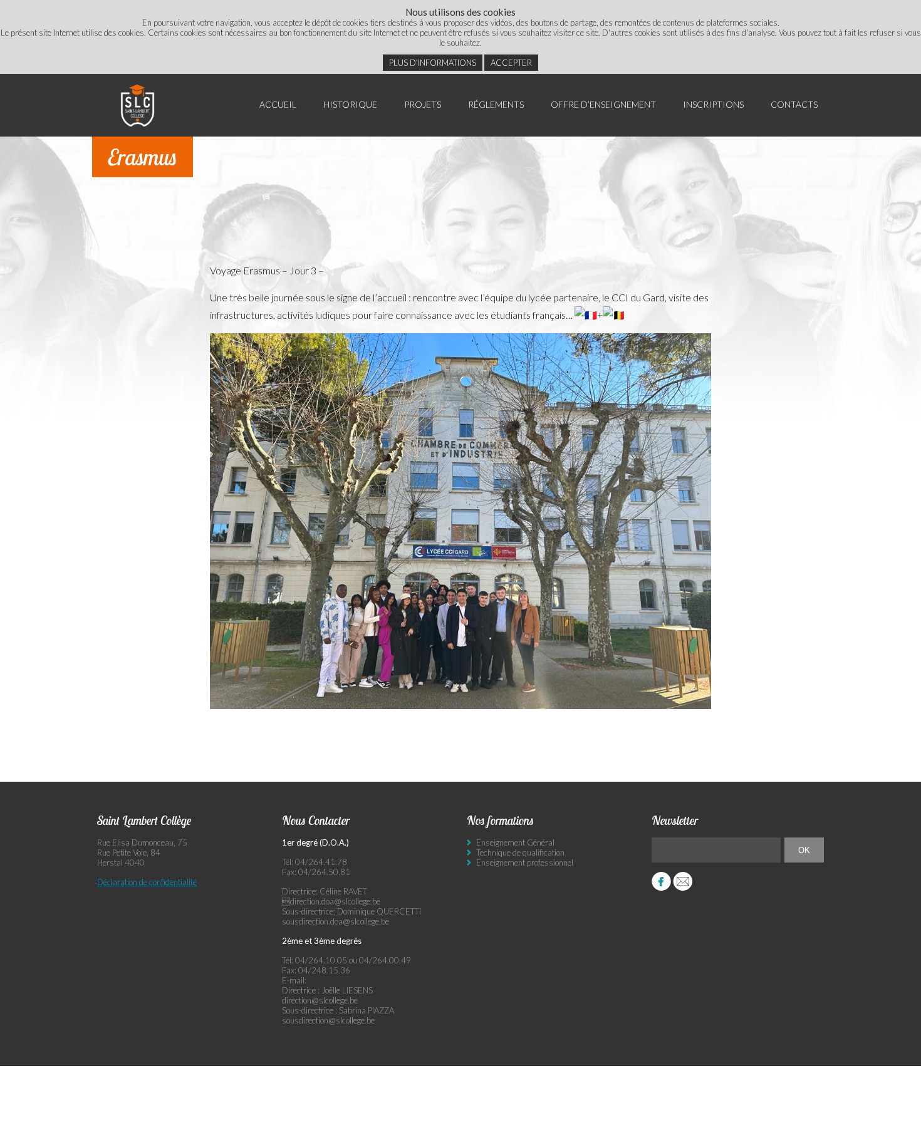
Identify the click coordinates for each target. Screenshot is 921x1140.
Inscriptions (713, 104)
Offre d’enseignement (603, 104)
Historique (350, 104)
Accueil (277, 104)
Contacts (794, 104)
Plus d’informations (432, 63)
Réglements (496, 104)
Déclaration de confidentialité (147, 882)
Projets (422, 104)
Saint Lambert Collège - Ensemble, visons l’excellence (138, 105)
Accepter (511, 63)
